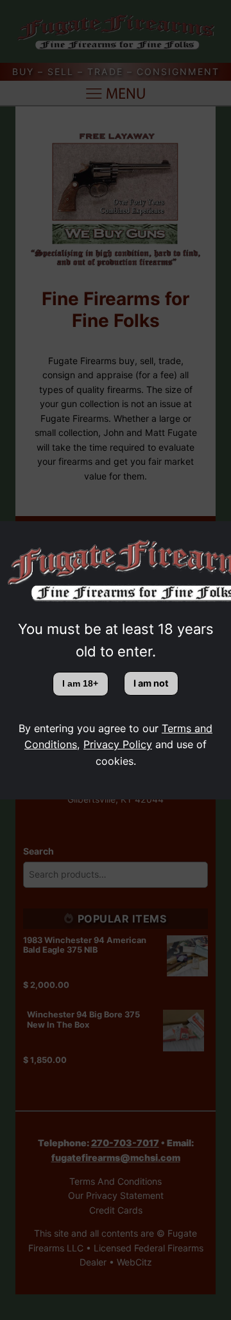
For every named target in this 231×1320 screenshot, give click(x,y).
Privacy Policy (117, 744)
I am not (151, 683)
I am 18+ (80, 683)
